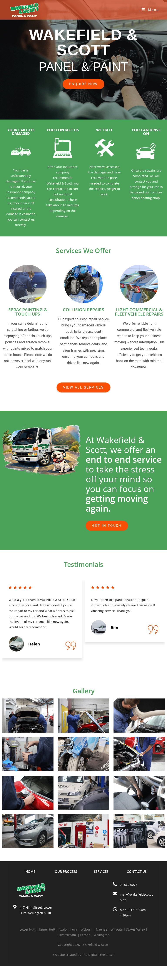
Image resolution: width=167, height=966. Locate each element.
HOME (30, 871)
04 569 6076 (128, 885)
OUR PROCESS (66, 871)
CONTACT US (137, 871)
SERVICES (101, 871)
